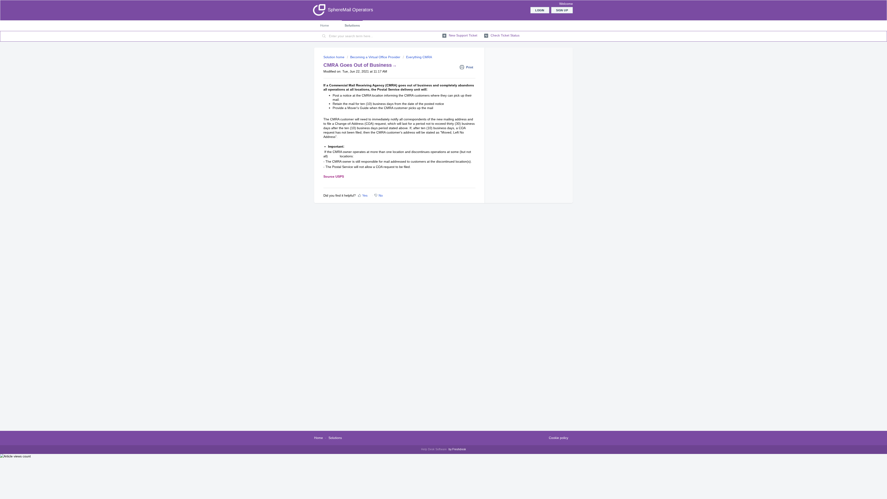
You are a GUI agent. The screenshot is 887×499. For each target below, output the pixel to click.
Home (324, 25)
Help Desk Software (434, 449)
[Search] (324, 36)
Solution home (334, 57)
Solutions (352, 25)
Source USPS (333, 176)
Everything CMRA (419, 57)
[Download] (435, 193)
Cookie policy (558, 438)
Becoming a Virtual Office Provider (375, 57)
